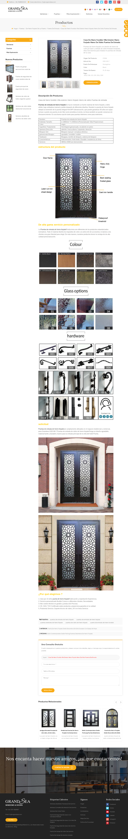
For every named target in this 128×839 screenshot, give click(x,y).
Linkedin (112, 815)
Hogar (16, 28)
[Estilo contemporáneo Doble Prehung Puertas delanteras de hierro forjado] (69, 718)
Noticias (89, 14)
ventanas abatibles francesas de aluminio (62, 804)
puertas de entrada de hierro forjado (62, 619)
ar (111, 9)
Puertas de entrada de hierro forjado (52, 105)
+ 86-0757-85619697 (13, 809)
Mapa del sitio (84, 818)
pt (106, 9)
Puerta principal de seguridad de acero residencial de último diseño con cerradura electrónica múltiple (22, 88)
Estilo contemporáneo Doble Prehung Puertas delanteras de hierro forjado (70, 633)
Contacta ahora (62, 767)
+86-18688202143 (20, 2)
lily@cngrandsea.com (49, 2)
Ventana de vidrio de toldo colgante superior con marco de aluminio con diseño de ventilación (24, 98)
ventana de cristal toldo (57, 811)
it (101, 9)
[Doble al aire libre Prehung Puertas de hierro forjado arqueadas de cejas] (112, 718)
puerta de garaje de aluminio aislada (61, 835)
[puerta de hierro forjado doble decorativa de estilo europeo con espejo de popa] (91, 718)
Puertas (57, 14)
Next (120, 702)
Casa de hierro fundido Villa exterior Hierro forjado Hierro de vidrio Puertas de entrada (72, 657)
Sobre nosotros (104, 14)
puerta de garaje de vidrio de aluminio (61, 831)
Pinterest (112, 823)
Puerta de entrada (53, 28)
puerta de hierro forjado (60, 599)
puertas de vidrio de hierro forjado (76, 622)
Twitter (112, 808)
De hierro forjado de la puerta (36, 28)
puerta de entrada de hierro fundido (102, 622)
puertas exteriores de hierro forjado (51, 622)
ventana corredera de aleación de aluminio (63, 807)
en (92, 9)
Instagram (113, 819)
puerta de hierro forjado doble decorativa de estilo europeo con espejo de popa (72, 628)
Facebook (113, 804)
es (87, 9)
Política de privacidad (87, 822)
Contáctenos (84, 811)
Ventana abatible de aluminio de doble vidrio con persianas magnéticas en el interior (24, 117)
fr (97, 9)
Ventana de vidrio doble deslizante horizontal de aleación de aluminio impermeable (23, 108)
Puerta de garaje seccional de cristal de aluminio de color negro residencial (23, 68)
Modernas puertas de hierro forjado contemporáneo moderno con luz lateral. (48, 732)
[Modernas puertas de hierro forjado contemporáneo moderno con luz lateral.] (48, 718)
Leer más (11, 820)
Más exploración (73, 14)
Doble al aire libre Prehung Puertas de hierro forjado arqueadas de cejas (112, 732)
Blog (15, 826)
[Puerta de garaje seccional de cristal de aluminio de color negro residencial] (10, 69)
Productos (83, 807)
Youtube (112, 811)
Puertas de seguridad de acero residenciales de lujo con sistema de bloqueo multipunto (24, 78)
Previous (116, 702)
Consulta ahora (92, 82)
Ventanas (43, 14)
